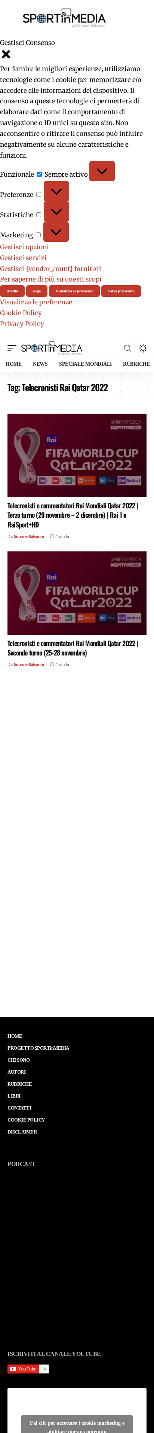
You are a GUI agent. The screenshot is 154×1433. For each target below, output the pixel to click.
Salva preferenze (121, 291)
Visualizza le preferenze (74, 291)
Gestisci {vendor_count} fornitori (50, 269)
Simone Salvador (29, 536)
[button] (77, 56)
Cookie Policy (21, 313)
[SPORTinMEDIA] (51, 348)
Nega (37, 291)
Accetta (12, 291)
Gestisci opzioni (24, 247)
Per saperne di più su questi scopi (51, 279)
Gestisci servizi (23, 258)
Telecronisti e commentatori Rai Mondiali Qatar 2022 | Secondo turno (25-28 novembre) (72, 647)
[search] (127, 348)
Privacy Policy (22, 324)
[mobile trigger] (13, 348)
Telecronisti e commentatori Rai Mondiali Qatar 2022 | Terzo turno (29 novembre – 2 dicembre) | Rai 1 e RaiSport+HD (72, 515)
